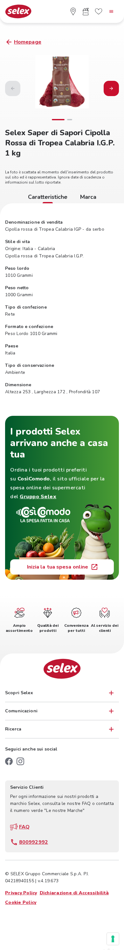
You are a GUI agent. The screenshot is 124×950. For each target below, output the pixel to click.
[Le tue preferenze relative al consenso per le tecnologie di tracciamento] (113, 939)
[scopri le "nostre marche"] (98, 11)
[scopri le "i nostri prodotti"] (86, 11)
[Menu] (111, 11)
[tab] (47, 197)
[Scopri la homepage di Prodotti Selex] (18, 11)
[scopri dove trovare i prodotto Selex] (73, 11)
